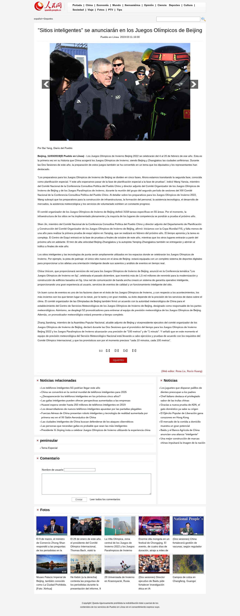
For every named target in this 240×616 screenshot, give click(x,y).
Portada (77, 5)
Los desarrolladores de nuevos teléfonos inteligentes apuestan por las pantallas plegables (91, 409)
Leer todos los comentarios (105, 499)
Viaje (90, 9)
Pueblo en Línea (109, 37)
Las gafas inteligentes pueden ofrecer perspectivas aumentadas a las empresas (85, 400)
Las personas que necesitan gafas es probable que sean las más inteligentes (84, 425)
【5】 (134, 350)
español (38, 19)
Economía (103, 5)
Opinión (149, 5)
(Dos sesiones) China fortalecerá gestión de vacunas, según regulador (187, 542)
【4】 (125, 350)
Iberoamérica (132, 5)
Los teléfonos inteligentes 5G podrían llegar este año (70, 387)
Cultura (188, 5)
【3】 (116, 350)
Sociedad (78, 9)
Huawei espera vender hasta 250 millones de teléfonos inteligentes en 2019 (83, 404)
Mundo (116, 5)
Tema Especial (49, 447)
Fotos (100, 9)
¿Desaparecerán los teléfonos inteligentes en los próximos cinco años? (81, 396)
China (89, 5)
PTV (110, 9)
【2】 (107, 350)
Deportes (174, 5)
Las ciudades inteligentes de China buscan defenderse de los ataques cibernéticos (87, 421)
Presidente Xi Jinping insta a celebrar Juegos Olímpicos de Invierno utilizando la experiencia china (95, 430)
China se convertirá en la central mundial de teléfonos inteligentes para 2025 (84, 392)
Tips (119, 9)
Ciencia (162, 5)
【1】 (100, 351)
